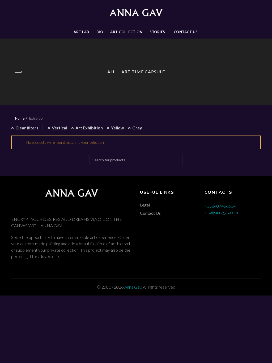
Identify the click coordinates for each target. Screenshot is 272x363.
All (111, 71)
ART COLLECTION (126, 32)
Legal (145, 204)
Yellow (117, 127)
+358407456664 (220, 205)
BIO (99, 32)
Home (19, 118)
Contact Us (186, 32)
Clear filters (27, 127)
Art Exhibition (89, 127)
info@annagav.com (221, 212)
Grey (137, 127)
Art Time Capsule (143, 71)
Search (177, 160)
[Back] (17, 72)
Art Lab (81, 32)
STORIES (157, 32)
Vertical (59, 127)
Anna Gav (132, 286)
